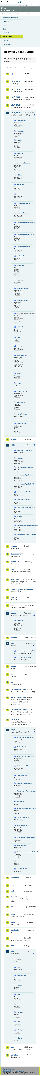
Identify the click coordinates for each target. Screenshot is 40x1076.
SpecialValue (20, 845)
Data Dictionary (19, 13)
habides (14, 666)
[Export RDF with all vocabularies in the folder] (34, 115)
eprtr (13, 569)
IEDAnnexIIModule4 (17, 710)
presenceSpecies (20, 300)
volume (19, 1038)
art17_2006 (15, 97)
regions (19, 516)
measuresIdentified (20, 203)
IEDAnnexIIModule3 (17, 698)
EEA (12, 2)
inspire (13, 730)
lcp (12, 907)
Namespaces (7, 44)
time (18, 1021)
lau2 (12, 891)
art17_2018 (15, 113)
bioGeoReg (20, 131)
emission (20, 985)
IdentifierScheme (20, 775)
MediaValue (20, 802)
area (18, 967)
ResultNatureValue (20, 825)
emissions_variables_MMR (20, 651)
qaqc (18, 337)
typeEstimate (20, 402)
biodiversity (15, 439)
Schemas (6, 33)
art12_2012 (15, 81)
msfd (13, 914)
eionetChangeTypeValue (20, 492)
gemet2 (14, 638)
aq (12, 74)
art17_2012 (15, 105)
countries (20, 153)
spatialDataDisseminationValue (20, 525)
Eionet (11, 13)
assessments (20, 120)
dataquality (15, 562)
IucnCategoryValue (20, 499)
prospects (20, 327)
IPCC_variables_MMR (20, 657)
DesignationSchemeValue (20, 756)
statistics (20, 1012)
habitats (19, 175)
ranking (19, 346)
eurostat (14, 597)
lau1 (12, 885)
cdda (13, 445)
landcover (15, 878)
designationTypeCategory (20, 475)
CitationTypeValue (20, 747)
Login (23, 5)
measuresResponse (20, 246)
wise (12, 1047)
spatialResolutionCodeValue (20, 534)
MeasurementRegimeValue (20, 791)
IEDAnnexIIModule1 (17, 690)
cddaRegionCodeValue (20, 450)
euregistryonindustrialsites (17, 590)
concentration (20, 975)
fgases (13, 613)
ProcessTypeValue (20, 817)
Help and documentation (10, 17)
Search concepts (28, 67)
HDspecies (20, 184)
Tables (5, 25)
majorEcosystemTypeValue (20, 507)
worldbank (15, 1055)
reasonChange (20, 355)
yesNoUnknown (20, 423)
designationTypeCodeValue (20, 484)
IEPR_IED (15, 720)
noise (13, 922)
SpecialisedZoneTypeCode (20, 837)
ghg (12, 643)
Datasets (6, 21)
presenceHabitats (20, 288)
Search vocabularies (12, 67)
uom (12, 951)
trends (19, 383)
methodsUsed (20, 256)
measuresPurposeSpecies (20, 234)
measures (20, 194)
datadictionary (17, 554)
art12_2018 (15, 89)
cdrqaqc (19, 140)
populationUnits (20, 265)
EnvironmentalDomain (20, 766)
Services (6, 40)
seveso (14, 938)
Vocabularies (7, 36)
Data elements (7, 29)
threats (19, 373)
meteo (19, 1004)
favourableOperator (20, 163)
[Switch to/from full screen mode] (27, 5)
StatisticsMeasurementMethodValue (20, 852)
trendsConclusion (20, 391)
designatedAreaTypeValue (20, 467)
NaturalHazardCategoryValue (20, 808)
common (14, 546)
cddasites (20, 458)
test (12, 946)
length (19, 994)
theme (19, 861)
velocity (19, 1030)
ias (12, 674)
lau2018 (14, 897)
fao (12, 605)
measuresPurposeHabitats (20, 222)
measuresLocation (20, 213)
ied (12, 682)
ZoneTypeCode (20, 869)
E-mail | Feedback (9, 1069)
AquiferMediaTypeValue (20, 737)
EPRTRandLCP (17, 579)
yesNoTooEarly (20, 414)
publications (16, 930)
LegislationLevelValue (20, 783)
